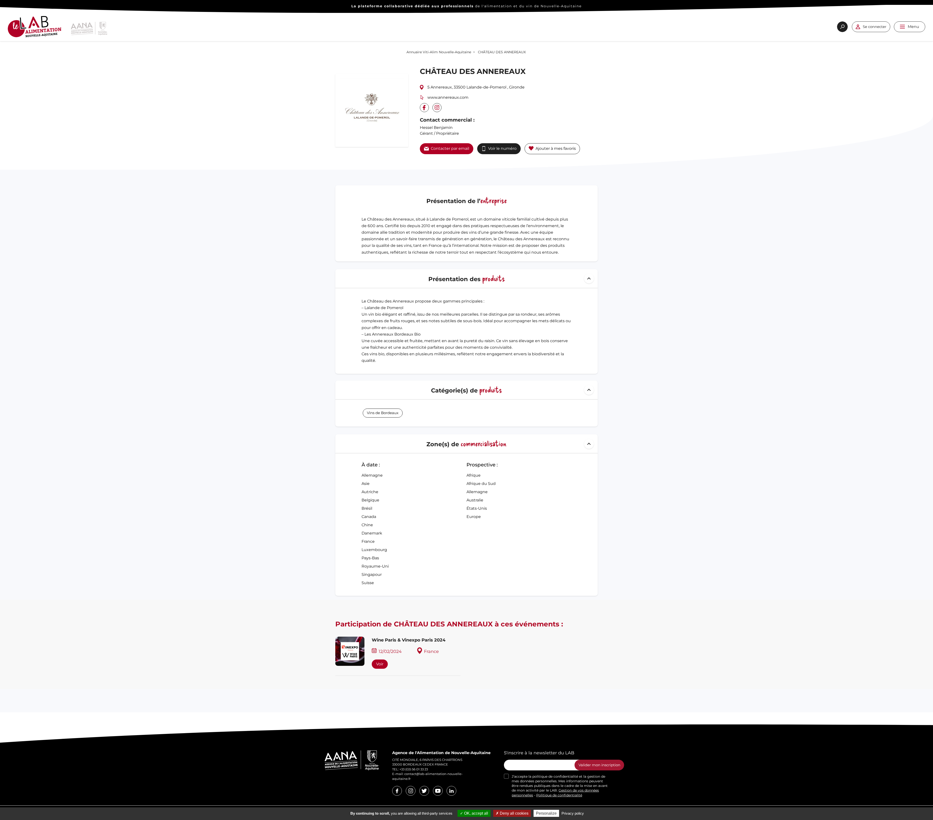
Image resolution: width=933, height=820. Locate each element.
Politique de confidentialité (559, 795)
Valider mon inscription (599, 765)
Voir (379, 664)
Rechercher (842, 26)
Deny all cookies (513, 813)
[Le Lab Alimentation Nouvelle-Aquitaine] (34, 28)
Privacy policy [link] (573, 813)
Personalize (546, 813)
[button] (902, 26)
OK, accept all (475, 813)
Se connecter (874, 26)
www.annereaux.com (447, 97)
